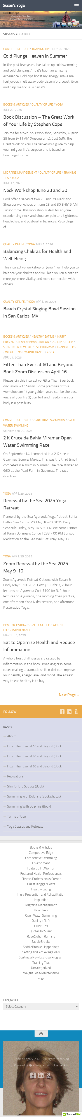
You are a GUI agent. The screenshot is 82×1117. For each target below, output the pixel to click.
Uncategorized (41, 968)
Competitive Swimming (48, 420)
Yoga (59, 104)
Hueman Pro (60, 1065)
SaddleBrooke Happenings (41, 947)
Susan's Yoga (14, 5)
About (11, 736)
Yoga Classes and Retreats (25, 826)
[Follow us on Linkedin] (69, 711)
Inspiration (41, 900)
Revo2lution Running (41, 936)
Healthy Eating (42, 336)
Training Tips (41, 49)
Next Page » (69, 694)
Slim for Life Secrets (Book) (25, 786)
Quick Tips (41, 926)
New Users (41, 910)
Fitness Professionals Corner (41, 879)
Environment (41, 863)
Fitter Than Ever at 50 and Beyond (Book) (35, 756)
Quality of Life (42, 104)
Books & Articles (16, 104)
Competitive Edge (16, 49)
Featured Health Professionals (41, 874)
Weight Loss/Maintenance (24, 352)
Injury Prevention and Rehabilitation (41, 895)
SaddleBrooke (41, 942)
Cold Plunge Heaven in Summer (35, 56)
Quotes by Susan (41, 931)
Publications (15, 776)
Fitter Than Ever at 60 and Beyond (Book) (35, 766)
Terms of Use (16, 816)
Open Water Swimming (41, 915)
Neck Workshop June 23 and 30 (35, 190)
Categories (10, 1000)
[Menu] (76, 5)
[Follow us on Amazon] (76, 711)
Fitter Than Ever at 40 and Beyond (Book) (35, 746)
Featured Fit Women (41, 868)
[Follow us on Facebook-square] (62, 711)
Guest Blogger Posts (41, 884)
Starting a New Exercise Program (28, 347)
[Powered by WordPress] (30, 1065)
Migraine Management (20, 172)
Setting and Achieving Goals (41, 952)
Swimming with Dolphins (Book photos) (34, 796)
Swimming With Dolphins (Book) (29, 806)
